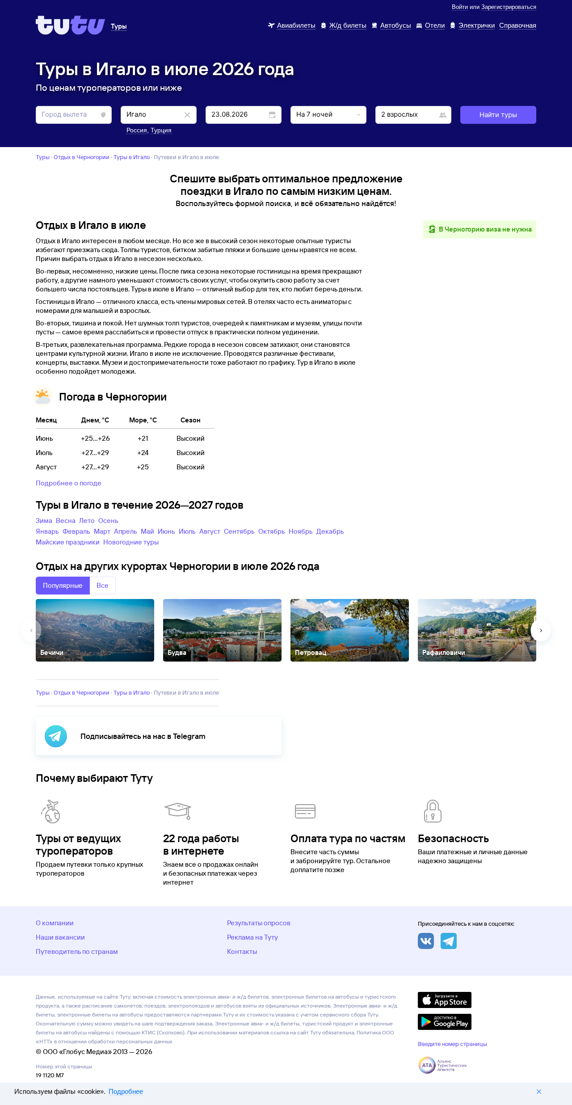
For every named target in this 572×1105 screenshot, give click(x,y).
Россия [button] (136, 130)
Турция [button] (161, 130)
